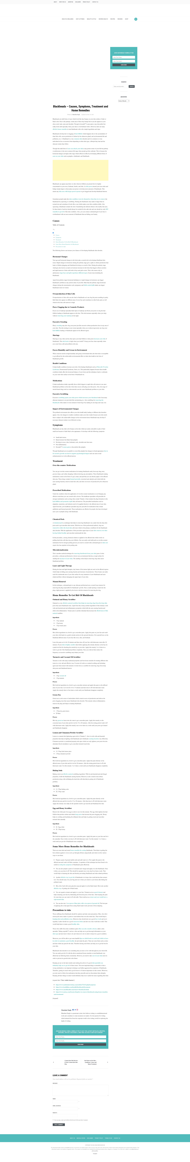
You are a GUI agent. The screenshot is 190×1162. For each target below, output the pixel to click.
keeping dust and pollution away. (63, 919)
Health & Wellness (67, 19)
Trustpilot (95, 1153)
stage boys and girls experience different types (73, 273)
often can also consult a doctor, (87, 929)
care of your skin (97, 956)
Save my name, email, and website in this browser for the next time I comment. (71, 1120)
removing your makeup (64, 316)
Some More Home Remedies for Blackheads (67, 244)
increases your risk (99, 339)
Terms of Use (108, 1138)
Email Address (57, 1105)
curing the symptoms (65, 865)
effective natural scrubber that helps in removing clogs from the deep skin (85, 603)
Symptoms (58, 237)
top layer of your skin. (66, 558)
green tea (60, 720)
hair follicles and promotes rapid (62, 501)
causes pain (66, 447)
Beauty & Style (91, 19)
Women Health (103, 19)
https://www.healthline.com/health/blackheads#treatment (73, 987)
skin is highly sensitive (68, 645)
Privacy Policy (86, 1)
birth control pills (89, 285)
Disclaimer (78, 1)
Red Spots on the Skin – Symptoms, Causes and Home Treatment (90, 1062)
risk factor (66, 341)
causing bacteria (94, 739)
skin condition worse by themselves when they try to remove (87, 199)
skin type (55, 934)
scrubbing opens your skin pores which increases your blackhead (78, 397)
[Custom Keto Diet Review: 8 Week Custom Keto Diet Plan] (59, 1062)
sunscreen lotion (78, 921)
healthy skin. (76, 924)
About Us (72, 1138)
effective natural (68, 774)
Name (54, 1099)
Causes (57, 235)
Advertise (70, 1)
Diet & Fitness (80, 19)
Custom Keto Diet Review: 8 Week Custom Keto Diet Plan (71, 1062)
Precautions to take (61, 246)
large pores (78, 814)
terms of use (134, 1149)
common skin (78, 139)
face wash (98, 919)
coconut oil (62, 676)
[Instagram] (77, 1010)
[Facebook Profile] (73, 1010)
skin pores (89, 186)
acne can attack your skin (75, 148)
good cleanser (99, 892)
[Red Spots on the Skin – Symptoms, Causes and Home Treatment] (102, 1062)
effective (60, 129)
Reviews (120, 19)
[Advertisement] (95, 35)
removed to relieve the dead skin (62, 528)
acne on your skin (58, 156)
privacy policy (95, 1151)
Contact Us (95, 1)
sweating (59, 325)
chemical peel (58, 523)
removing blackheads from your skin (85, 553)
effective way (57, 888)
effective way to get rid (67, 877)
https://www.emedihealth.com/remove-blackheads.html (72, 990)
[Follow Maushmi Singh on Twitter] (75, 1010)
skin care (105, 543)
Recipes (112, 19)
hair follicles (78, 134)
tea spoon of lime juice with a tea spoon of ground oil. (83, 903)
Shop (126, 19)
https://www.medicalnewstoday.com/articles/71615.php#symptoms (76, 985)
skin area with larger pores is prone (69, 191)
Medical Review (81, 1138)
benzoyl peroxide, (75, 479)
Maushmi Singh (76, 114)
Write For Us (62, 1)
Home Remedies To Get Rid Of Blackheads (67, 242)
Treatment (58, 240)
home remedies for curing (78, 850)
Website (55, 1112)
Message (55, 1083)
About (55, 1)
